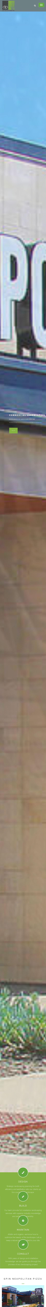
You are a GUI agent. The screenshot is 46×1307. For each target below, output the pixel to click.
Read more (13, 430)
